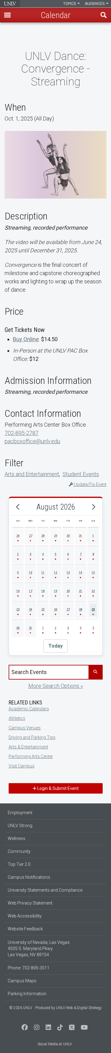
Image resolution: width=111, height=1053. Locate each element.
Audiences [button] (95, 4)
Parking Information (27, 993)
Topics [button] (70, 4)
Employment (20, 812)
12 (55, 572)
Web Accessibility (25, 915)
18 (42, 591)
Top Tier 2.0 (19, 864)
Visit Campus (22, 765)
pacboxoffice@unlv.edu (32, 441)
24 (30, 609)
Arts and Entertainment (32, 474)
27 (30, 535)
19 (55, 591)
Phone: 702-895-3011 (28, 967)
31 (80, 535)
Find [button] (103, 15)
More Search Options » (55, 686)
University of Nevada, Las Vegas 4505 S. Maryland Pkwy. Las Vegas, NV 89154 (39, 948)
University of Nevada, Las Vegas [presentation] (10, 3)
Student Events (81, 474)
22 (93, 591)
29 (55, 535)
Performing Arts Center (31, 756)
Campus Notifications (29, 877)
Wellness (16, 838)
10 (30, 572)
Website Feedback (25, 928)
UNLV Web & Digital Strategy (79, 1008)
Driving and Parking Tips (32, 737)
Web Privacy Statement (30, 903)
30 (68, 535)
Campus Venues (25, 727)
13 (68, 572)
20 (68, 591)
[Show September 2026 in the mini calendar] (93, 507)
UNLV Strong (20, 825)
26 (17, 535)
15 (93, 572)
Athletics (17, 718)
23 (17, 609)
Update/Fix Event (89, 484)
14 (80, 572)
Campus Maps (22, 980)
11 (42, 572)
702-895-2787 (22, 433)
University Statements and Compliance (45, 890)
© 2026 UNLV (20, 1008)
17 (30, 591)
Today (55, 646)
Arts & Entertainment (28, 746)
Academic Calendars (29, 708)
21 (80, 591)
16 (17, 591)
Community (19, 851)
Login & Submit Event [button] (57, 788)
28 (42, 535)
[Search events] (95, 672)
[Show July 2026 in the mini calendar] (18, 507)
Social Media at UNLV (55, 1044)
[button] (7, 15)
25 (42, 609)
